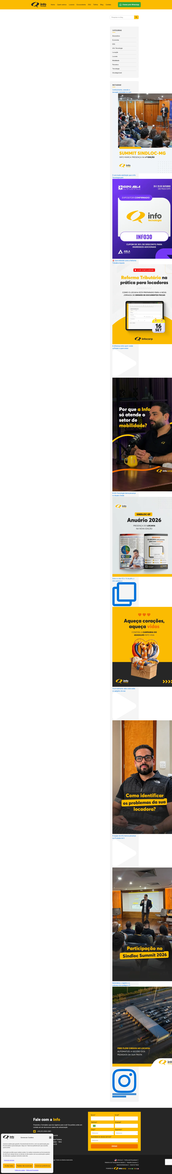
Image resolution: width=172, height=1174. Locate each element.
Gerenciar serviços (9, 1160)
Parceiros (115, 65)
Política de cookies (20, 1170)
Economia (115, 40)
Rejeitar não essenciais (24, 1166)
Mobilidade (115, 60)
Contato (108, 5)
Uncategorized (117, 73)
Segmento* (118, 1129)
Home (53, 5)
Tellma (95, 5)
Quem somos (61, 5)
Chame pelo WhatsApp (130, 5)
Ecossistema (81, 5)
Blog (101, 5)
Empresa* (118, 1122)
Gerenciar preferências (42, 1166)
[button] (50, 1138)
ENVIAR (114, 1146)
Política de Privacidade (32, 1170)
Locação (115, 52)
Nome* (93, 1115)
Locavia (71, 5)
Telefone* (94, 1122)
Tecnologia (115, 69)
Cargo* (93, 1129)
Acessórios (116, 36)
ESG (89, 5)
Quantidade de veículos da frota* (101, 1137)
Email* (117, 1115)
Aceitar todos (9, 1166)
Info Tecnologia (117, 48)
